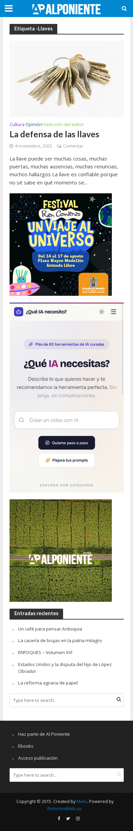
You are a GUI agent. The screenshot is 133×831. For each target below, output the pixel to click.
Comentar (73, 146)
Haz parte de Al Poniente (44, 734)
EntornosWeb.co (64, 809)
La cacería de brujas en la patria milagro (60, 640)
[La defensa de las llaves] (67, 78)
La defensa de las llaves (54, 134)
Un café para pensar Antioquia (50, 629)
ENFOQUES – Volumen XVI (45, 652)
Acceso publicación (38, 758)
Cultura (17, 125)
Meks (81, 801)
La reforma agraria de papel (48, 683)
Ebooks (25, 746)
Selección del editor (63, 125)
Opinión (34, 125)
